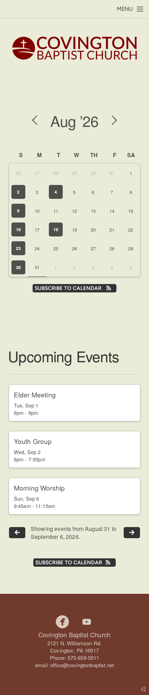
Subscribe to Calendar (69, 288)
